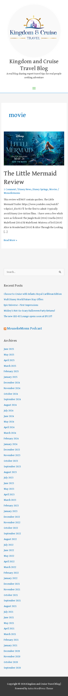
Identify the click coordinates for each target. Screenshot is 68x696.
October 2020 (11, 662)
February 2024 (11, 438)
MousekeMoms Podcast (24, 328)
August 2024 (10, 405)
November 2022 (12, 522)
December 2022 (12, 516)
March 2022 (10, 567)
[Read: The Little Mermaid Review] (34, 148)
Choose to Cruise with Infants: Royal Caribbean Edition (33, 294)
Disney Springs (40, 189)
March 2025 (10, 366)
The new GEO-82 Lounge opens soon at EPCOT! (28, 316)
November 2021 (12, 589)
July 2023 (8, 477)
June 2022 (9, 550)
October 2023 (11, 461)
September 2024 (12, 399)
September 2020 (12, 667)
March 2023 (10, 500)
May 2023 (9, 488)
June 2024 (9, 416)
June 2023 (9, 483)
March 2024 (10, 433)
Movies (53, 189)
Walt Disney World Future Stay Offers (23, 299)
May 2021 (9, 623)
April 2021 (9, 628)
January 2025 (10, 377)
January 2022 (10, 578)
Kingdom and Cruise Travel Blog (34, 65)
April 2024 (9, 427)
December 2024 (12, 382)
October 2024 (11, 393)
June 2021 (9, 617)
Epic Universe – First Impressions (21, 305)
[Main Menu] (34, 88)
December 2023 (12, 449)
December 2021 (12, 583)
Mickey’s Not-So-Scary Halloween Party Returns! (29, 310)
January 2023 (10, 511)
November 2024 (12, 388)
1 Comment (10, 189)
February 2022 (11, 572)
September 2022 (12, 533)
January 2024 (10, 444)
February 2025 (11, 371)
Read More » (10, 240)
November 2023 (12, 455)
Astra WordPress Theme (40, 688)
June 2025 (9, 349)
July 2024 (8, 410)
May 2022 (9, 556)
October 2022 (11, 528)
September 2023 (12, 466)
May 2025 (9, 354)
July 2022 (8, 544)
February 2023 (11, 505)
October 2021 (11, 595)
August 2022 (10, 539)
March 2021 (10, 634)
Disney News (24, 189)
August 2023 (10, 472)
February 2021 (11, 639)
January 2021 (10, 645)
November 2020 (12, 656)
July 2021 (8, 611)
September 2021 (12, 600)
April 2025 (9, 360)
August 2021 (10, 606)
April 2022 (9, 561)
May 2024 (9, 421)
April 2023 (9, 494)
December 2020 (12, 651)
